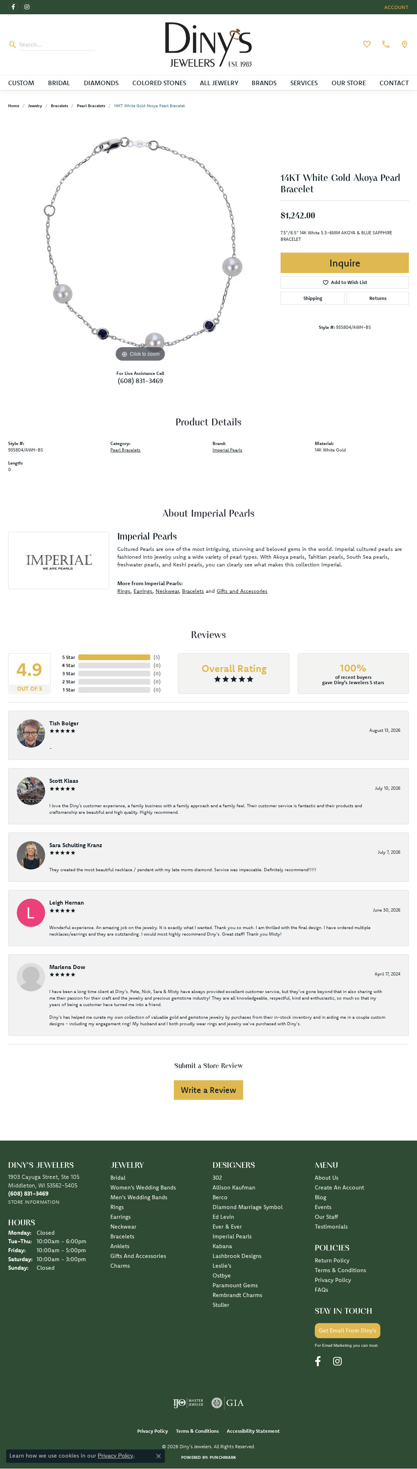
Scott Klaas (63, 780)
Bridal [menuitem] (117, 1177)
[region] (140, 241)
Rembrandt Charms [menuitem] (237, 1295)
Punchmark (223, 1457)
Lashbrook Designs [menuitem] (237, 1256)
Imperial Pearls (227, 450)
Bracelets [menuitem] (122, 1236)
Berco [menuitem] (220, 1197)
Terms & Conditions (340, 1270)
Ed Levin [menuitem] (223, 1216)
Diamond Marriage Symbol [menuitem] (248, 1207)
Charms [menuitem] (120, 1265)
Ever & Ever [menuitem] (227, 1226)
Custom (21, 83)
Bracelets (59, 105)
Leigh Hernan (66, 902)
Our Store (348, 83)
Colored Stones (159, 83)
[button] (396, 7)
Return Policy (332, 1260)
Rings (123, 591)
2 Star (68, 681)
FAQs (321, 1289)
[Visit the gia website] (227, 1403)
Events (323, 1207)
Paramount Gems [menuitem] (235, 1285)
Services (304, 83)
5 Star (68, 657)
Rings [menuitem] (117, 1207)
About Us (326, 1177)
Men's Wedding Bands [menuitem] (138, 1197)
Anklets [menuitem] (119, 1246)
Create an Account (339, 1187)
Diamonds (101, 83)
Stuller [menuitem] (221, 1304)
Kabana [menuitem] (222, 1246)
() (157, 657)
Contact (394, 83)
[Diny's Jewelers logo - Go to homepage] (208, 44)
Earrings (143, 591)
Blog (320, 1197)
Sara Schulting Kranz (75, 845)
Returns (377, 298)
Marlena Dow (67, 967)
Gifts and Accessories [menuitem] (138, 1256)
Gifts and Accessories (242, 591)
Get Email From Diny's (347, 1330)
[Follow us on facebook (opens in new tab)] (13, 7)
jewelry (35, 105)
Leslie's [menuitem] (222, 1265)
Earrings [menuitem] (120, 1216)
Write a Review (208, 1090)
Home (13, 105)
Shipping (312, 298)
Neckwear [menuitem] (123, 1226)
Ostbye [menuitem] (222, 1275)
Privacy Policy (333, 1280)
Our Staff (326, 1216)
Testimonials (331, 1226)
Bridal (59, 83)
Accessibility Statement (253, 1431)
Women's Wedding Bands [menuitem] (143, 1187)
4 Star (68, 665)
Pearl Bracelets (91, 105)
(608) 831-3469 (140, 381)
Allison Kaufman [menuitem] (234, 1187)
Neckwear (167, 591)
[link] (385, 44)
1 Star (69, 690)
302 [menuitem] (217, 1177)
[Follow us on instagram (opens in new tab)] (27, 7)
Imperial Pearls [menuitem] (232, 1236)
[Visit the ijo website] (188, 1403)
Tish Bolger (64, 723)
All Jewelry (219, 83)
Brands (264, 83)
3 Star (68, 673)
